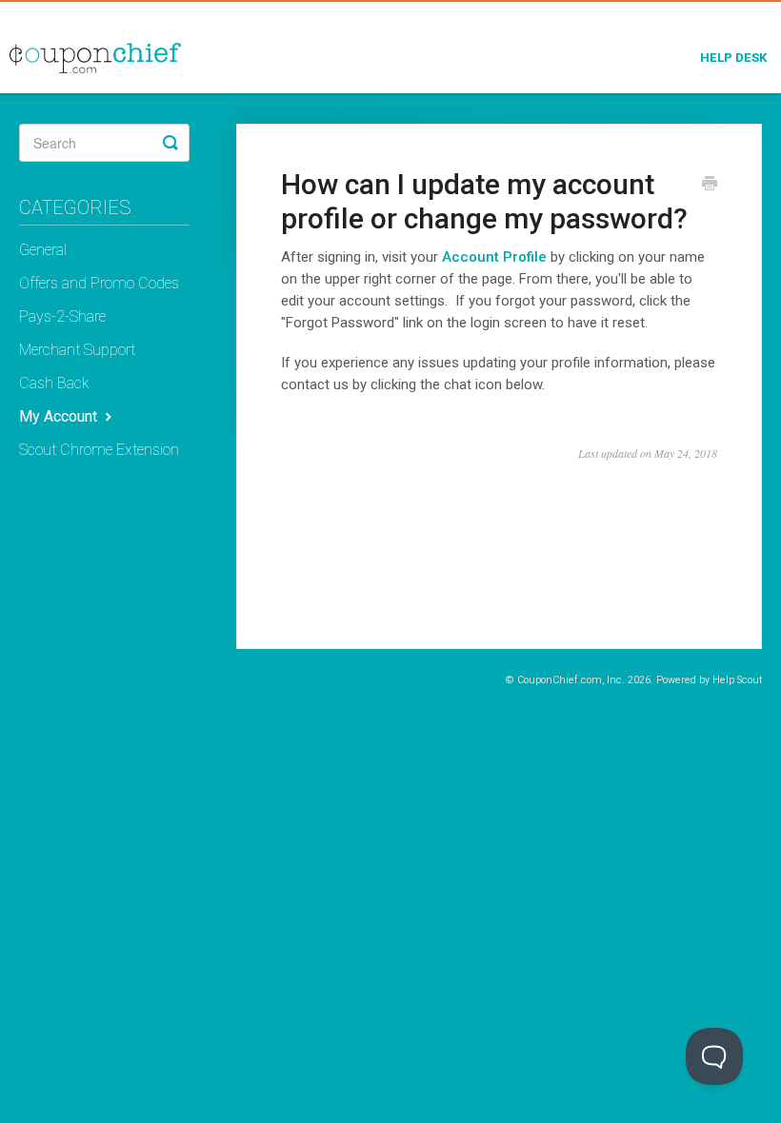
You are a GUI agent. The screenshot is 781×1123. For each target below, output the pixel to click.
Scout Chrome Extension (99, 450)
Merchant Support (77, 350)
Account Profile (494, 257)
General (43, 250)
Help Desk (733, 57)
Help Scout (737, 680)
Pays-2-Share (62, 316)
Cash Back (54, 383)
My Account (60, 416)
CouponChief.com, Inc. (571, 680)
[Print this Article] (709, 185)
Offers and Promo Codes (99, 283)
